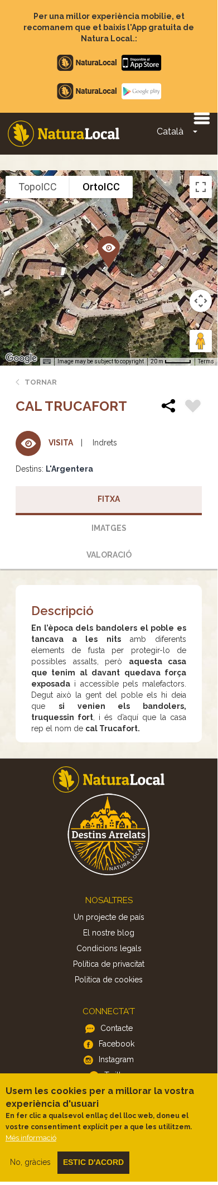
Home (63, 134)
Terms (206, 361)
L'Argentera (69, 468)
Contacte (116, 1028)
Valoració (109, 554)
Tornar (41, 382)
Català (170, 131)
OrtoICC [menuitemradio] (101, 187)
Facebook (116, 1043)
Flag (193, 407)
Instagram (116, 1059)
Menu (201, 117)
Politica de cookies (109, 979)
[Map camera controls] (201, 301)
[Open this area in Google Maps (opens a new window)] (21, 358)
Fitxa (109, 499)
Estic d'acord (93, 1162)
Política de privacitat (108, 963)
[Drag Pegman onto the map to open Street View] (201, 341)
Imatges (109, 528)
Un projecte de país (109, 917)
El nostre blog (108, 932)
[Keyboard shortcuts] (47, 362)
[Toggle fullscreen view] (201, 187)
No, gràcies (30, 1162)
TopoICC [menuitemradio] (37, 187)
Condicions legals (109, 948)
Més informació (31, 1138)
